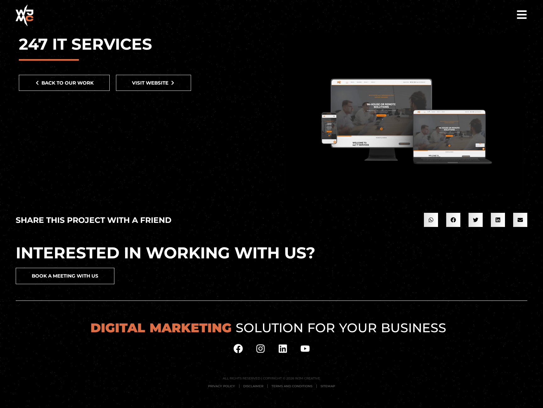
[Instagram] (260, 348)
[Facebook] (238, 348)
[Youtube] (305, 348)
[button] (431, 220)
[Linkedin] (282, 348)
